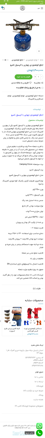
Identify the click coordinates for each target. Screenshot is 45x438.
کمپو (31, 170)
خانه (41, 60)
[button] (35, 323)
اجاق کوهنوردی (17, 60)
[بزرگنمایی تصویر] (39, 51)
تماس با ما (38, 377)
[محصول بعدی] (3, 60)
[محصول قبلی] (8, 60)
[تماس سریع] (39, 433)
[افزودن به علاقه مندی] (31, 323)
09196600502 (24, 1)
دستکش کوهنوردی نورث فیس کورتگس (33, 329)
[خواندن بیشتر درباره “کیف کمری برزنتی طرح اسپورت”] (14, 323)
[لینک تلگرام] (6, 3)
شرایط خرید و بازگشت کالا (33, 390)
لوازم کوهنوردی (31, 60)
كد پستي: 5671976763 (34, 357)
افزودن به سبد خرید (23, 77)
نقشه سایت (38, 399)
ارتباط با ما (39, 381)
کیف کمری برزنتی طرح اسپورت (12, 329)
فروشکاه (39, 386)
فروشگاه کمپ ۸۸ (36, 275)
